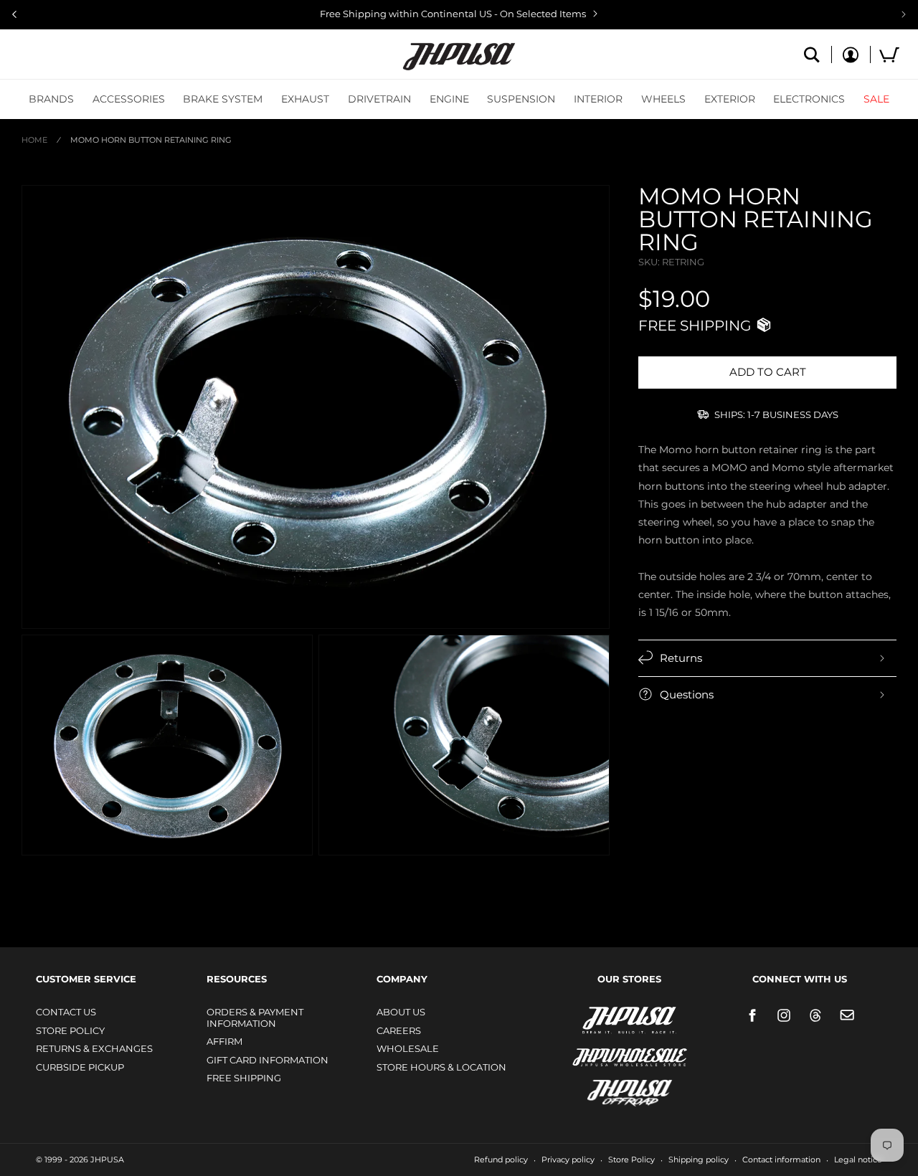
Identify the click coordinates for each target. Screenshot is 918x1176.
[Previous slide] (14, 14)
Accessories (129, 99)
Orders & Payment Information (255, 1017)
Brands (51, 99)
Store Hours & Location (441, 1067)
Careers (399, 1030)
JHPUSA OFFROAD (609, 1089)
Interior (598, 99)
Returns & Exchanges (94, 1048)
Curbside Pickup (80, 1067)
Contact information (781, 1159)
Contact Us (66, 1012)
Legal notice (858, 1159)
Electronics (809, 99)
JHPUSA (591, 1019)
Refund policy (501, 1159)
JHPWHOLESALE (599, 1048)
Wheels (663, 99)
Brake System (222, 99)
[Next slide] (903, 14)
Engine (449, 99)
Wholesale (408, 1048)
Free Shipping (244, 1077)
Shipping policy (698, 1159)
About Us (401, 1012)
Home (34, 140)
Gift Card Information (267, 1060)
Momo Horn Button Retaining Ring (151, 140)
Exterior (729, 99)
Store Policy (70, 1030)
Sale (876, 99)
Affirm (224, 1041)
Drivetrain (379, 99)
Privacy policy (568, 1159)
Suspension (521, 99)
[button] (51, 99)
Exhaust (305, 99)
